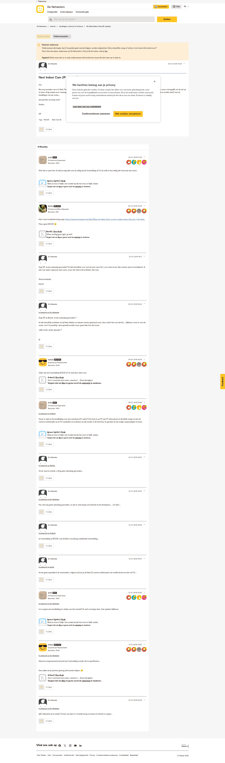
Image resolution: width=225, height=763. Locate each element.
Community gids (82, 12)
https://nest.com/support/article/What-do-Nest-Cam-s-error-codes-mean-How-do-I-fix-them (105, 219)
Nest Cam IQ (56, 120)
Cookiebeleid (124, 755)
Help (178, 7)
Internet (53, 26)
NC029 (46, 120)
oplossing (78, 186)
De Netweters (56, 7)
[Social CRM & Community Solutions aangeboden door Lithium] (185, 746)
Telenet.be (42, 1)
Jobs (49, 755)
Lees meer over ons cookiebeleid (87, 107)
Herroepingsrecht (82, 755)
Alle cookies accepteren (128, 114)
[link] (44, 37)
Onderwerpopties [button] (61, 36)
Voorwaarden (57, 755)
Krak (63, 181)
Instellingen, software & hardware (71, 26)
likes (60, 186)
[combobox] (101, 19)
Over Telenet (41, 755)
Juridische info (69, 755)
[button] (184, 63)
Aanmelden (162, 7)
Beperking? (134, 755)
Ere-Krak (58, 232)
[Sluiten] (154, 81)
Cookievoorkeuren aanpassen (96, 114)
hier (106, 51)
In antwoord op (49, 312)
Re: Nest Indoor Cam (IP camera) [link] (99, 26)
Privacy (92, 755)
